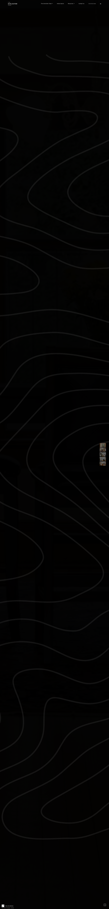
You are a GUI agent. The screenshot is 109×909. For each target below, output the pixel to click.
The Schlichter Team (46, 3)
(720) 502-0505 (92, 3)
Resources (70, 3)
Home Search (60, 3)
